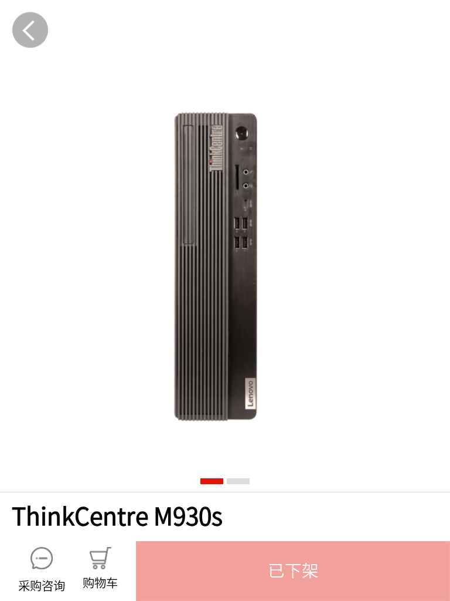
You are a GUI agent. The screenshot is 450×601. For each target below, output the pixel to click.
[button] (293, 571)
